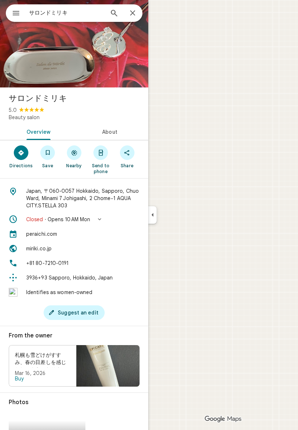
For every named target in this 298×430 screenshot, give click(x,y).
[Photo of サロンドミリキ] (74, 43)
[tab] (37, 131)
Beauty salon (24, 117)
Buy (19, 378)
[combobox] (66, 12)
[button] (74, 219)
